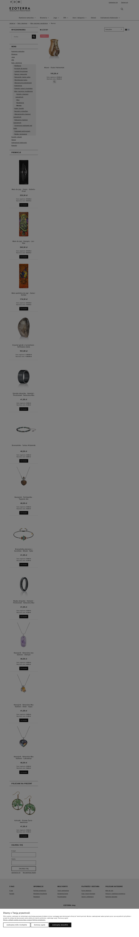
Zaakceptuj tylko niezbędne (17, 925)
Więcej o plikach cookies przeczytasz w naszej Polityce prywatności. (24, 920)
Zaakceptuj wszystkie (60, 925)
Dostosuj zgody (39, 925)
